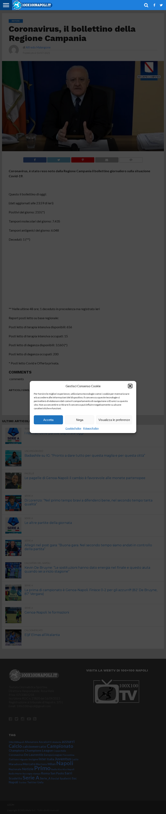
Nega (79, 420)
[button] (130, 386)
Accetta (48, 420)
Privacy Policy (91, 428)
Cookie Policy (73, 428)
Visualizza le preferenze (114, 420)
